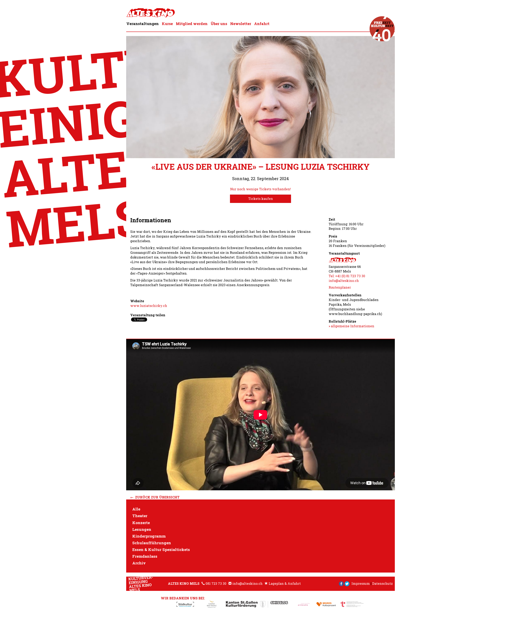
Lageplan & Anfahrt (285, 583)
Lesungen (141, 529)
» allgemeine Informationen (351, 326)
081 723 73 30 (216, 583)
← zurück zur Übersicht (155, 497)
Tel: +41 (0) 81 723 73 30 (347, 276)
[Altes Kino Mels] (150, 12)
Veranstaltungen (142, 23)
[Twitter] (347, 583)
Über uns (219, 23)
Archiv (139, 562)
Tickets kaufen (260, 198)
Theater (139, 515)
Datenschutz (382, 583)
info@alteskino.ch (344, 280)
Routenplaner (340, 287)
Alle (136, 508)
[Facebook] (341, 583)
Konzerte (141, 522)
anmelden (307, 584)
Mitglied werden (192, 23)
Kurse (167, 23)
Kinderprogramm (149, 536)
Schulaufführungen (151, 542)
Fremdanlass (144, 556)
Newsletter (240, 23)
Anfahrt (261, 23)
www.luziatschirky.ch (148, 305)
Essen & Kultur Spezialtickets (161, 549)
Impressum (360, 583)
